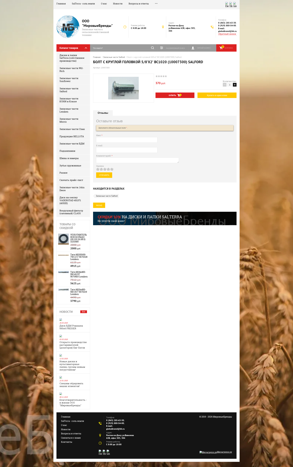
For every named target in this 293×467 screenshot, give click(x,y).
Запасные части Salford (69, 90)
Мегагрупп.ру (224, 452)
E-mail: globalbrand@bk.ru (227, 30)
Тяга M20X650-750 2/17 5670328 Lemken (78, 257)
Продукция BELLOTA (72, 136)
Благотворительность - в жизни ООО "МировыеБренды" (73, 402)
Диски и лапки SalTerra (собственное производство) (72, 58)
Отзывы (103, 112)
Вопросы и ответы (139, 3)
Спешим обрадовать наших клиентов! (71, 385)
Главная (61, 3)
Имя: (99, 135)
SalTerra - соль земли (83, 3)
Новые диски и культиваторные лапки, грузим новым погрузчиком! (72, 365)
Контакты (66, 441)
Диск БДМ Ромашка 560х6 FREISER (71, 327)
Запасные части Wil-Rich (71, 70)
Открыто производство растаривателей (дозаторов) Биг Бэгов (73, 345)
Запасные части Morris (69, 120)
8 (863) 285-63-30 (227, 22)
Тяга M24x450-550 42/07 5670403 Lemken (79, 274)
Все (83, 311)
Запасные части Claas (72, 129)
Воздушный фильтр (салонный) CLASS (71, 212)
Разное (63, 172)
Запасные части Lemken (69, 110)
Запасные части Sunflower (69, 80)
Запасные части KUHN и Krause (69, 100)
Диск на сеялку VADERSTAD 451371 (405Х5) (70, 200)
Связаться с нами (71, 437)
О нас (104, 3)
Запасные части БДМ (72, 143)
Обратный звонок (227, 34)
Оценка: (100, 166)
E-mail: (99, 145)
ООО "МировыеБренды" (97, 23)
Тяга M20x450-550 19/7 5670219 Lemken (78, 292)
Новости (118, 3)
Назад (99, 205)
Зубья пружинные (70, 165)
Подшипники (67, 150)
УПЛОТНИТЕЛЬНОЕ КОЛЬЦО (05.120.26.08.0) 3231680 (78, 238)
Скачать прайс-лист (71, 180)
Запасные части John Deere (72, 189)
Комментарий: (104, 155)
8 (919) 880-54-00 (227, 25)
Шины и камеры (69, 158)
